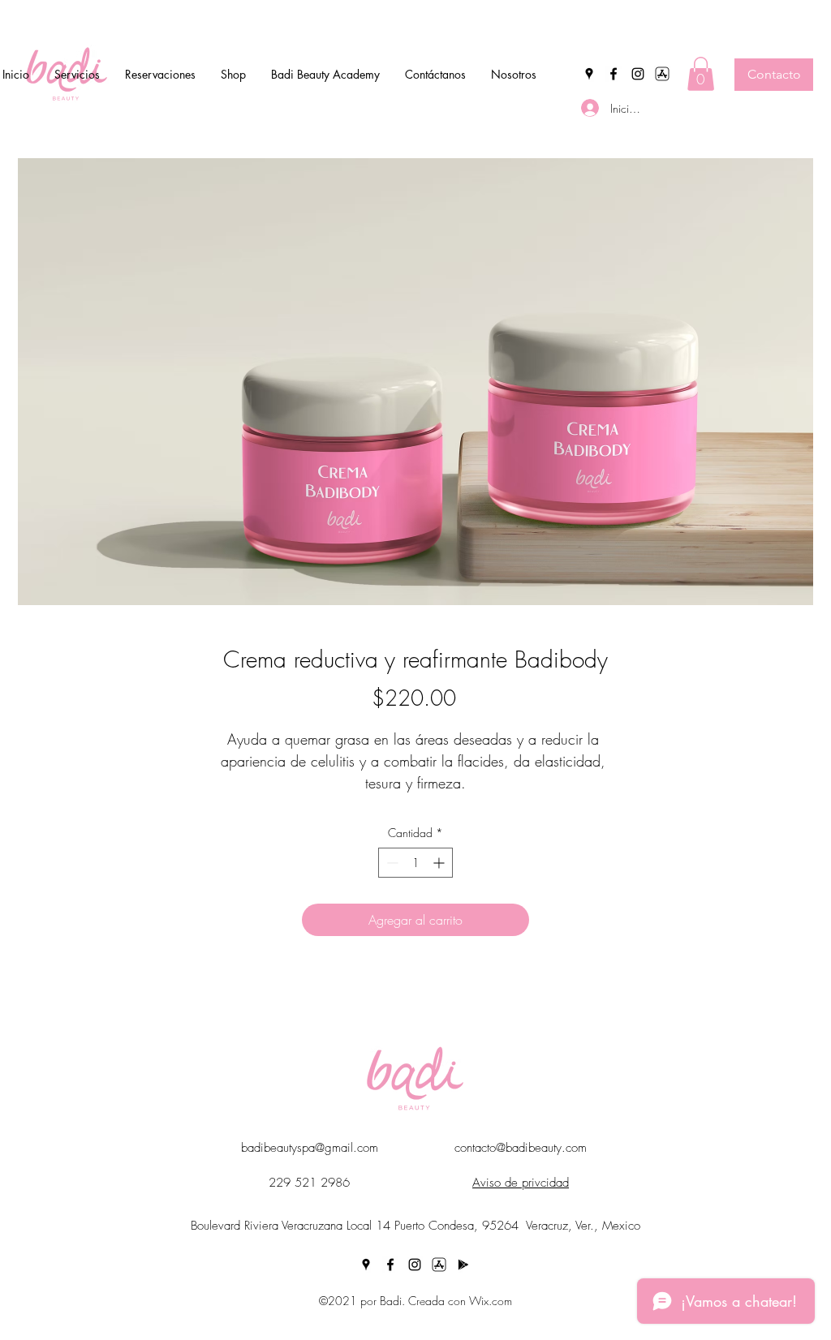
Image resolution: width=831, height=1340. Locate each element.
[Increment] (440, 862)
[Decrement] (391, 862)
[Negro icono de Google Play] (463, 1264)
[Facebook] (613, 74)
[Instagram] (638, 74)
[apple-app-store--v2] (662, 74)
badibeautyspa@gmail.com (309, 1148)
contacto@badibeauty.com (520, 1148)
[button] (701, 74)
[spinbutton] (415, 862)
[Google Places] (589, 74)
